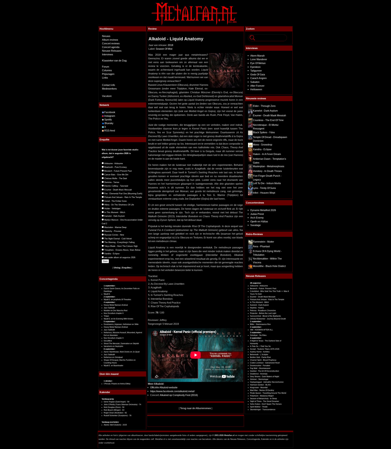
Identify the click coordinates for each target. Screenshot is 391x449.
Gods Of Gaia (257, 74)
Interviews (107, 54)
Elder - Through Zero (264, 106)
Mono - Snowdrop (262, 144)
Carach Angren (258, 78)
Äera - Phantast (261, 246)
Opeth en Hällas (259, 221)
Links (105, 77)
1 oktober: (108, 381)
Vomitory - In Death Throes (267, 171)
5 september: (109, 321)
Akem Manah (257, 55)
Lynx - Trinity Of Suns (264, 188)
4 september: (109, 302)
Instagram (109, 116)
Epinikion (255, 67)
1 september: (109, 286)
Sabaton (254, 82)
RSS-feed (109, 130)
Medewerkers (109, 88)
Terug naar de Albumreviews (195, 408)
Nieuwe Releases (111, 51)
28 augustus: (255, 283)
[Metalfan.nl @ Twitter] (103, 127)
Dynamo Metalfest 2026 (263, 210)
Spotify (108, 119)
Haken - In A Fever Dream (267, 154)
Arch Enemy (257, 217)
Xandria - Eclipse (262, 149)
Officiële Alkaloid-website (163, 387)
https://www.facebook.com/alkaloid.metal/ (172, 391)
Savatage (255, 225)
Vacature (107, 96)
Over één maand (109, 374)
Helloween (256, 89)
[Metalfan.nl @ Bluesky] (103, 123)
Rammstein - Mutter (263, 241)
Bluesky (109, 123)
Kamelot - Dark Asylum (265, 110)
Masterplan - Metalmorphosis (268, 166)
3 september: (256, 332)
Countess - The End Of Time (268, 120)
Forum (105, 66)
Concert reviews (111, 43)
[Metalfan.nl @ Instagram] (103, 116)
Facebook (109, 112)
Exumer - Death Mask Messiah (269, 115)
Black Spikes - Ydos (264, 132)
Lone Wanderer (258, 59)
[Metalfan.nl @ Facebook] (103, 112)
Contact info (108, 85)
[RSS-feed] (103, 130)
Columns (107, 70)
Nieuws (106, 36)
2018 (170, 45)
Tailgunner (256, 70)
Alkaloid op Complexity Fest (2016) (179, 395)
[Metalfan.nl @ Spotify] (103, 119)
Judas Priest (257, 214)
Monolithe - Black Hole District (269, 266)
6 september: (109, 349)
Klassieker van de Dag (114, 60)
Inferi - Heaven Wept (264, 192)
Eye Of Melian (258, 63)
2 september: (109, 297)
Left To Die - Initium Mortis (267, 183)
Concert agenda (110, 47)
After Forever (257, 85)
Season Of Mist (164, 49)
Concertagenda (109, 279)
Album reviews (110, 40)
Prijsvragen (108, 74)
